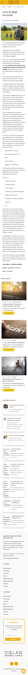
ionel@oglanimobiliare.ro (14, 268)
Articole (14, 302)
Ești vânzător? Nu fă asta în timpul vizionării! (11, 380)
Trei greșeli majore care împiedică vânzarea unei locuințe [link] (17, 483)
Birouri (5, 576)
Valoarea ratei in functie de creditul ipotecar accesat (11, 305)
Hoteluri (5, 583)
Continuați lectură (8, 313)
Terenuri (5, 586)
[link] (6, 406)
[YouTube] (16, 664)
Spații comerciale (8, 578)
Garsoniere (6, 571)
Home (4, 6)
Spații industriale (8, 581)
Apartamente (7, 568)
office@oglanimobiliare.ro (12, 558)
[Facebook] (12, 664)
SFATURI (9, 6)
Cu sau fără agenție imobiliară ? (13, 343)
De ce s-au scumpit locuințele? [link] (16, 435)
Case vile (5, 573)
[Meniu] (2, 2)
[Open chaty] (24, 671)
